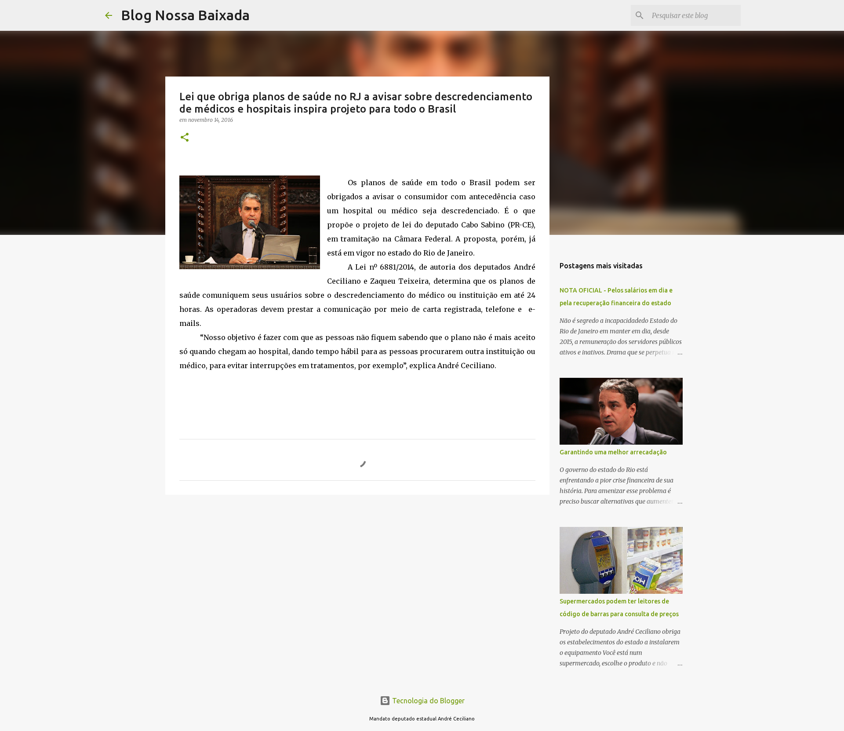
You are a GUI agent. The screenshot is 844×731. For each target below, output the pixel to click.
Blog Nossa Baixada (185, 15)
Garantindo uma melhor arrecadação (613, 452)
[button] (184, 138)
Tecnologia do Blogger (427, 701)
